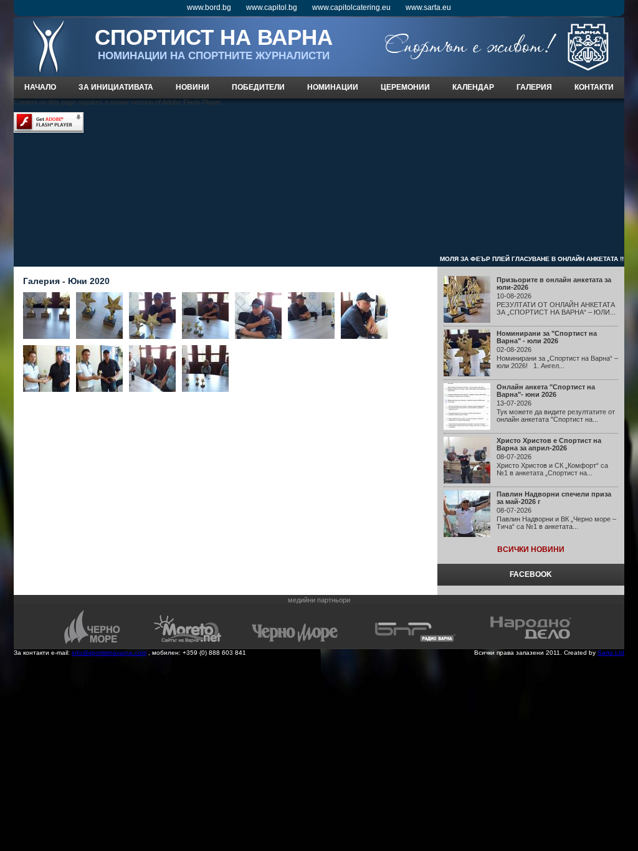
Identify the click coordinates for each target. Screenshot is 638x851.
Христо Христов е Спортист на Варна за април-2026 (549, 444)
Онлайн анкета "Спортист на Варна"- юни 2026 (546, 390)
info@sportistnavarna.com (109, 652)
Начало (40, 87)
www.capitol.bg (271, 7)
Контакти (594, 87)
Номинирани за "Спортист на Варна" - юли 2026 (547, 337)
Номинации (332, 87)
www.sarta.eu (428, 7)
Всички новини (530, 549)
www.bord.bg (209, 7)
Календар (473, 87)
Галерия (534, 87)
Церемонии (405, 87)
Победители (258, 87)
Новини (192, 87)
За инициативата (116, 87)
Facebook (531, 574)
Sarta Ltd (611, 652)
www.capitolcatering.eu (351, 7)
